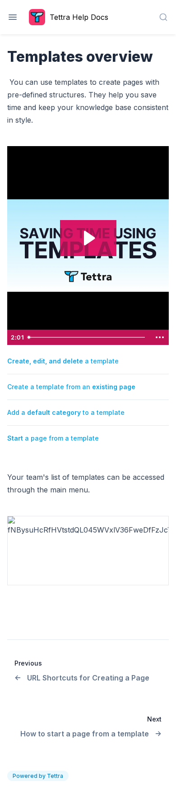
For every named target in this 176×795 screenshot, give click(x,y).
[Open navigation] (12, 17)
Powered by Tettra (38, 775)
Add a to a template (66, 412)
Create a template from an (71, 387)
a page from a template (53, 438)
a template (63, 361)
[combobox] (163, 17)
